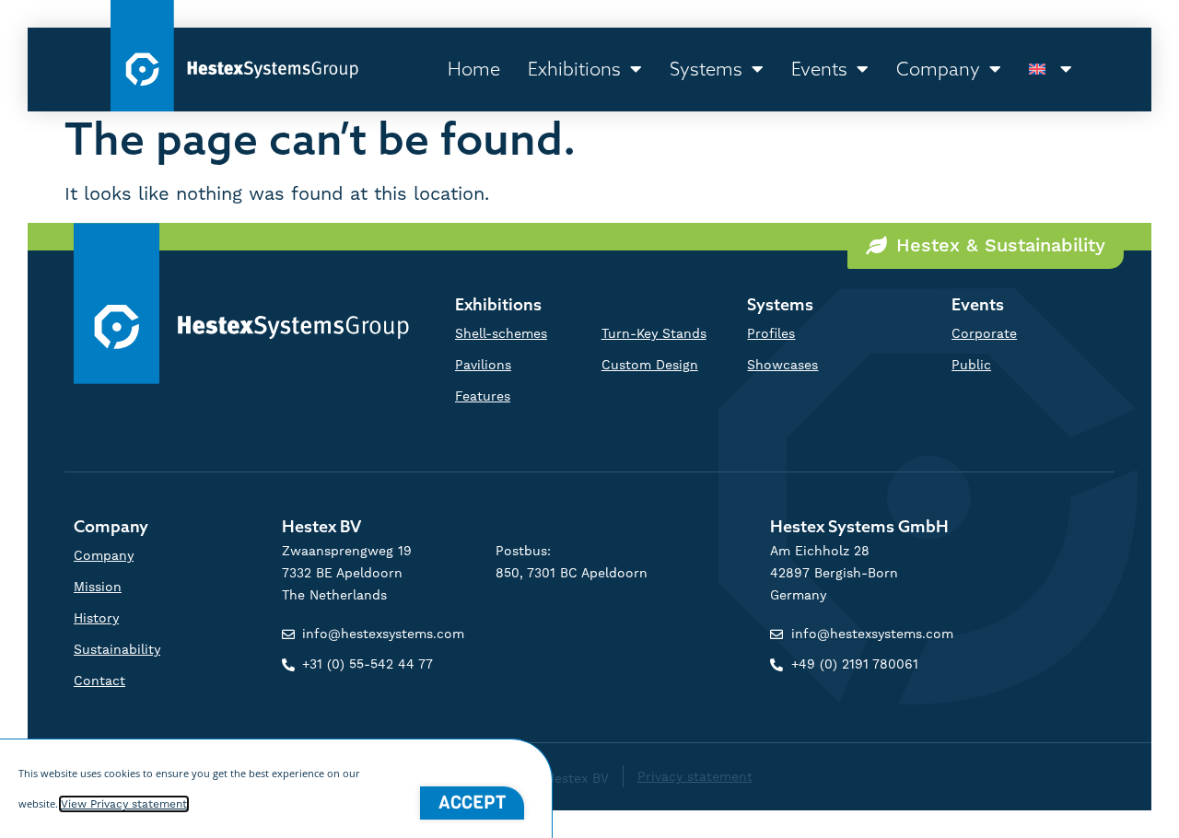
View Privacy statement (124, 803)
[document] (589, 419)
